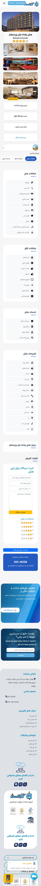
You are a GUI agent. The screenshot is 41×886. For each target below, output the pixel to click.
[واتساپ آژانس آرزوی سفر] (25, 784)
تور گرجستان (30, 750)
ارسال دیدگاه (20, 512)
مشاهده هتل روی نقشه (20, 550)
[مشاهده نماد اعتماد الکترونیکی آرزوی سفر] (30, 811)
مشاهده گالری (13, 99)
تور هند (32, 747)
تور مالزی (32, 754)
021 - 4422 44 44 (18, 3)
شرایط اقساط (30, 723)
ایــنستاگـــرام (8, 610)
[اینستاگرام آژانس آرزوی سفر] (20, 784)
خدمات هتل (6, 158)
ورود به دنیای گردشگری (27, 726)
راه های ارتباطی (28, 857)
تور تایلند (32, 744)
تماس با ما (31, 719)
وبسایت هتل (20, 137)
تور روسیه (31, 740)
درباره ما (32, 716)
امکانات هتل (31, 158)
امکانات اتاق (18, 158)
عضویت (21, 655)
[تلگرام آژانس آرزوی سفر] (16, 784)
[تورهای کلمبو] (20, 147)
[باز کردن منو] (4, 3)
